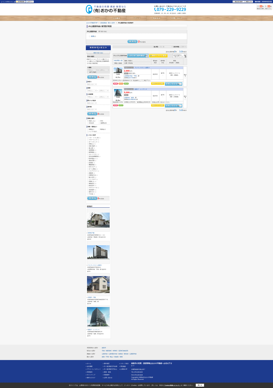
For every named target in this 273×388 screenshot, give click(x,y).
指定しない (92, 121)
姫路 (93, 36)
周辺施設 (123, 366)
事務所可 (92, 183)
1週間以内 (103, 123)
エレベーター (94, 154)
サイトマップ (91, 375)
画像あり (91, 129)
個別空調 (92, 160)
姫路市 (129, 77)
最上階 (92, 148)
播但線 (126, 354)
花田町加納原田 (123, 351)
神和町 (115, 351)
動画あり (103, 129)
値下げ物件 (92, 72)
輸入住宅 (92, 177)
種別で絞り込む (98, 53)
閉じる (200, 385)
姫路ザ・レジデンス (141, 89)
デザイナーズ (94, 187)
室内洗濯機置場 (94, 156)
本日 (101, 121)
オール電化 (93, 169)
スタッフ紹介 (124, 363)
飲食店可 (92, 185)
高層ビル (92, 181)
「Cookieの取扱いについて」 (172, 385)
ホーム (89, 363)
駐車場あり (93, 158)
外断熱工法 (93, 175)
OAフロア (93, 167)
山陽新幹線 (133, 354)
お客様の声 (123, 369)
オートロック (94, 142)
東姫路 (116, 357)
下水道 (92, 194)
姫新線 (120, 354)
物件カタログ (91, 377)
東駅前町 (133, 99)
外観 (115, 60)
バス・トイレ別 (94, 137)
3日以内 (91, 123)
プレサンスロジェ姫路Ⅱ (142, 67)
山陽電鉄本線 (128, 76)
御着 (121, 357)
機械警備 (92, 164)
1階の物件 (93, 146)
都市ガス (92, 192)
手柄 (135, 76)
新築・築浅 (107, 372)
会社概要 (89, 366)
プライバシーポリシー (94, 369)
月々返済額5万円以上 (110, 369)
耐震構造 (92, 152)
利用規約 (89, 372)
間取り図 (120, 60)
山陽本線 (127, 97)
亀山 (111, 357)
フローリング (94, 140)
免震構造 (92, 150)
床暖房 (92, 173)
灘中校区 (107, 363)
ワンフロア (93, 179)
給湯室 (92, 162)
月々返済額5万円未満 (110, 366)
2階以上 (92, 144)
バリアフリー (94, 171)
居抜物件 (92, 190)
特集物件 (107, 375)
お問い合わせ (108, 377)
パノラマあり (93, 131)
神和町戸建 (91, 233)
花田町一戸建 (92, 297)
